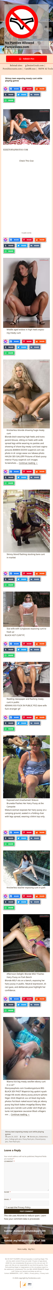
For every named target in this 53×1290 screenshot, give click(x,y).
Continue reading (28, 463)
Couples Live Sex (26, 233)
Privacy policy (34, 1273)
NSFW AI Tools (45, 68)
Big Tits (31, 1249)
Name (7, 1192)
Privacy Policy (24, 1207)
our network (24, 1271)
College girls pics (15, 1139)
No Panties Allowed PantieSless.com (19, 45)
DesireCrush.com (35, 65)
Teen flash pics (14, 1141)
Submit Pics (28, 58)
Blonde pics (34, 1136)
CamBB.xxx (30, 68)
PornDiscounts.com (12, 68)
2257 (21, 1273)
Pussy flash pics (28, 1139)
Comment (9, 1161)
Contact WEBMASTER (11, 1273)
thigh (24, 1136)
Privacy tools (44, 1273)
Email (7, 1199)
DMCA (26, 1273)
